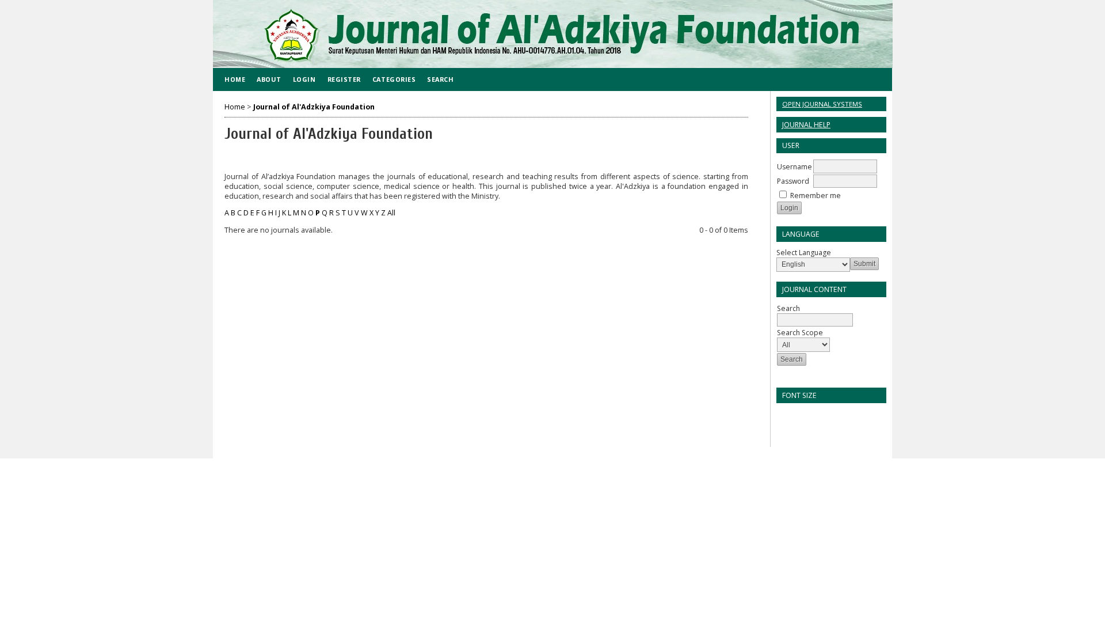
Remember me (815, 195)
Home (234, 79)
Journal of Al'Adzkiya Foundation (314, 107)
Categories (394, 79)
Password (793, 181)
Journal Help (806, 125)
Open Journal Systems (822, 104)
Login (304, 79)
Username (794, 167)
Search (440, 79)
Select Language (803, 252)
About (269, 79)
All (391, 213)
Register (344, 79)
